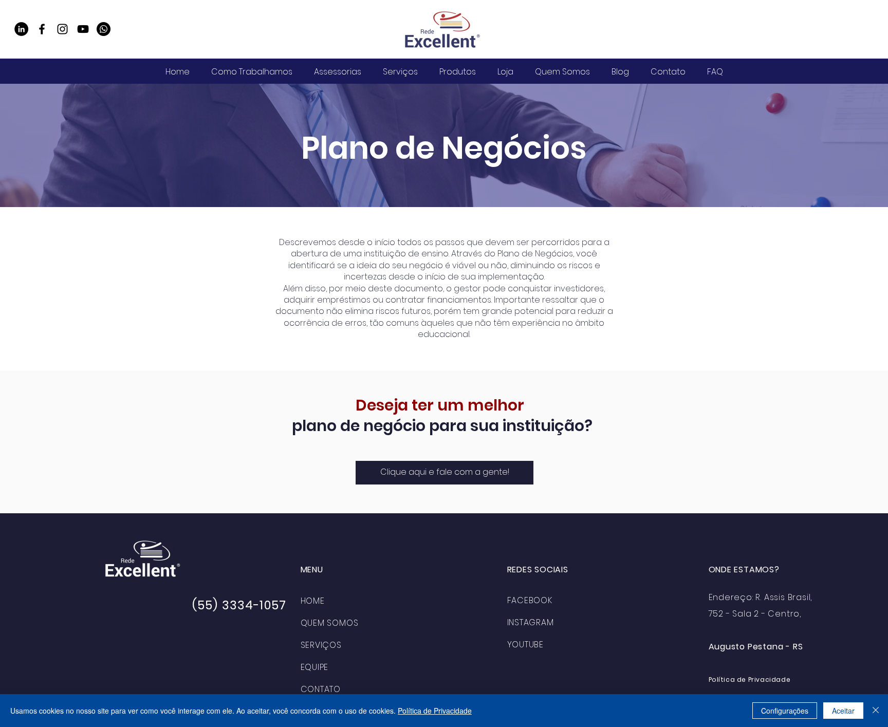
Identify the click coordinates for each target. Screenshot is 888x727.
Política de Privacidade (435, 710)
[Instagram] (62, 29)
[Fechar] (875, 710)
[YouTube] (83, 29)
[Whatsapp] (103, 29)
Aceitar (843, 710)
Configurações (784, 710)
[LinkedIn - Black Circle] (21, 29)
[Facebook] (42, 29)
